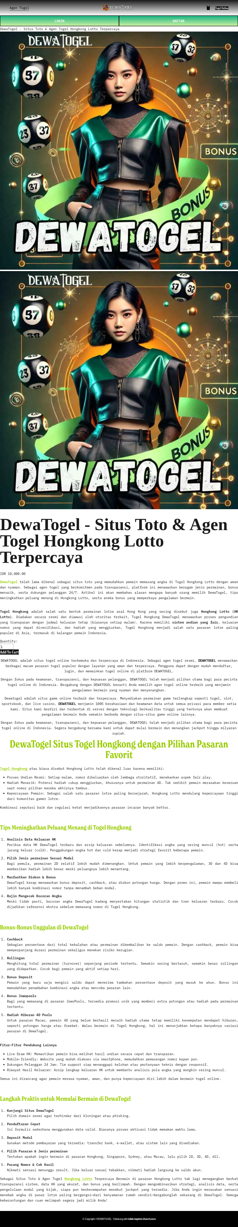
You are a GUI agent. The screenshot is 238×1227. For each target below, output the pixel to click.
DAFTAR (178, 20)
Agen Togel (19, 7)
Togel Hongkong (13, 768)
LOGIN (59, 20)
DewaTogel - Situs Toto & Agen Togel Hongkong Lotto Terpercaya (59, 28)
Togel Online (221, 8)
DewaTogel (9, 581)
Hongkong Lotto (78, 1178)
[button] (9, 652)
